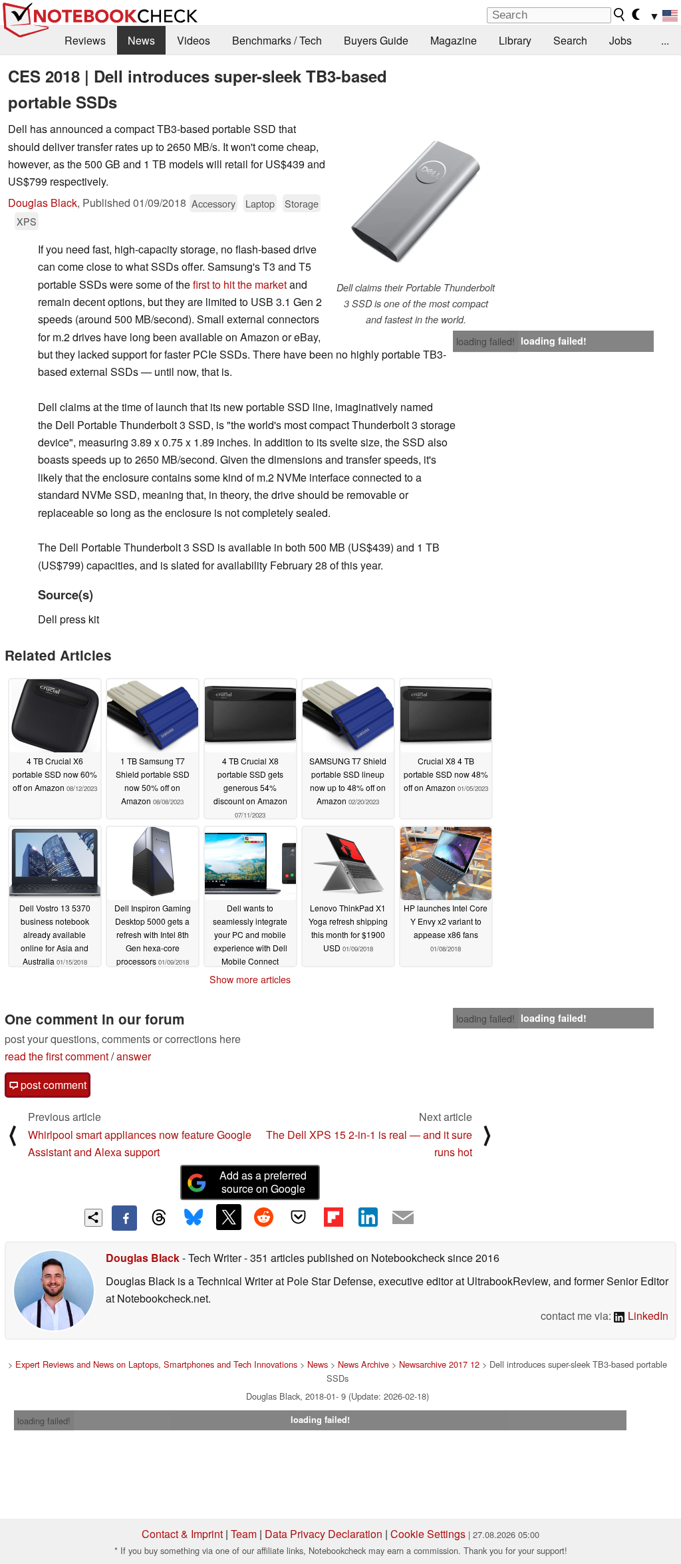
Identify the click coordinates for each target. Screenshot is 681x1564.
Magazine (453, 40)
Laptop (260, 203)
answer (133, 1056)
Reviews (85, 40)
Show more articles (250, 979)
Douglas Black (42, 202)
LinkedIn (646, 1315)
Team (244, 1533)
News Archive (363, 1364)
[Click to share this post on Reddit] (263, 1216)
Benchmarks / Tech (277, 40)
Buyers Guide (376, 40)
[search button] (620, 14)
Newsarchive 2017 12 (439, 1364)
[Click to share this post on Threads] (159, 1218)
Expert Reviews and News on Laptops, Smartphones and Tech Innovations (156, 1364)
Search (570, 40)
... (665, 40)
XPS (27, 221)
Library (515, 40)
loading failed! (485, 341)
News (141, 40)
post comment (52, 1084)
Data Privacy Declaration (323, 1533)
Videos (193, 40)
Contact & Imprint (182, 1533)
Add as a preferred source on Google (263, 1182)
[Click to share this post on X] (228, 1216)
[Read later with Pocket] (298, 1216)
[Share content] (93, 1218)
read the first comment (56, 1056)
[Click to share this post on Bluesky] (193, 1218)
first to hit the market (240, 284)
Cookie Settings (428, 1533)
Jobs (620, 40)
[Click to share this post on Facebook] (124, 1218)
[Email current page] (403, 1218)
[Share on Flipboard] (333, 1216)
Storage (302, 203)
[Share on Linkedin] (367, 1216)
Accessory (213, 203)
